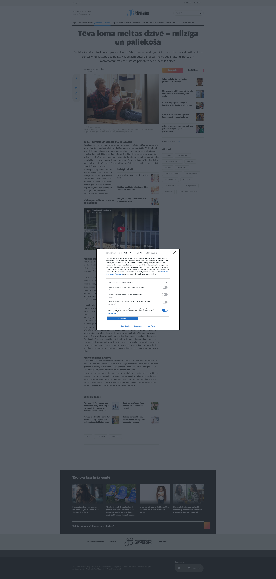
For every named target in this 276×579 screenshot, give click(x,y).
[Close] (175, 253)
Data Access (138, 326)
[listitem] (138, 282)
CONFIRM (122, 318)
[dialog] (138, 289)
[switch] (165, 287)
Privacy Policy (150, 326)
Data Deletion (125, 326)
